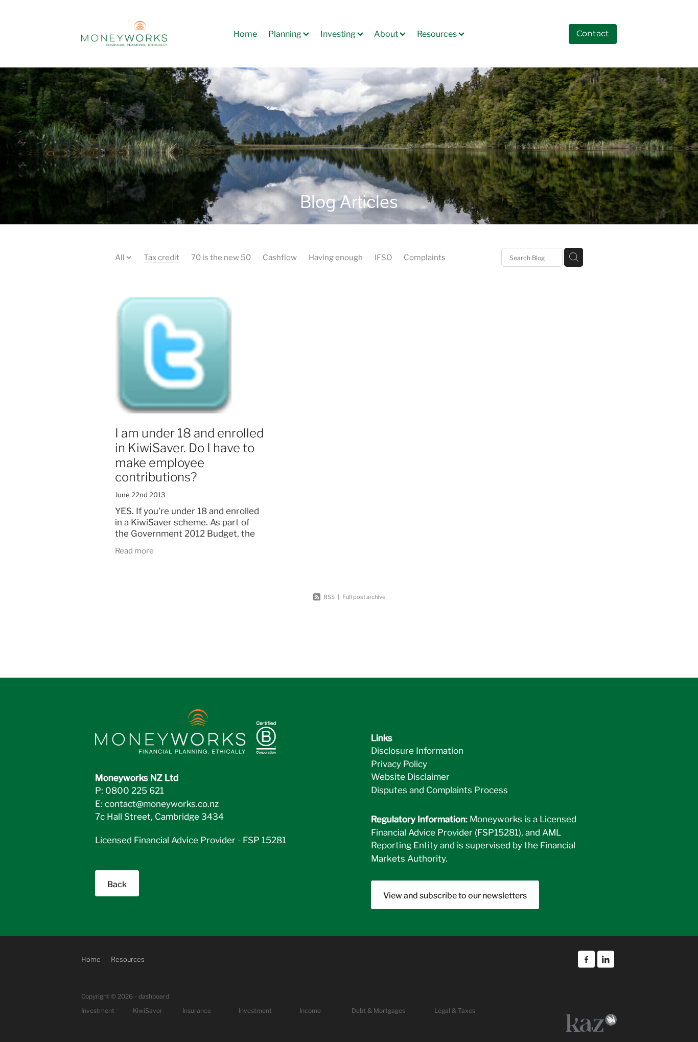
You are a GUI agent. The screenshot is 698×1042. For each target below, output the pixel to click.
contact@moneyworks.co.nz (162, 803)
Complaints (425, 256)
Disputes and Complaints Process (439, 789)
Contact (592, 33)
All (120, 256)
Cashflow (280, 256)
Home (245, 32)
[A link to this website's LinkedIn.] (605, 959)
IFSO (383, 256)
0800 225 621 (134, 789)
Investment (255, 1010)
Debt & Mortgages (378, 1010)
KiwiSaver (147, 1010)
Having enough (336, 256)
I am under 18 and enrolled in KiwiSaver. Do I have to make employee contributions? (189, 454)
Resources (437, 32)
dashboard (153, 995)
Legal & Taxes (454, 1010)
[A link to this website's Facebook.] (586, 959)
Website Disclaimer (410, 776)
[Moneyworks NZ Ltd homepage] (135, 34)
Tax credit (161, 256)
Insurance (196, 1010)
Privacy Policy (399, 763)
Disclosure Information (417, 750)
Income (310, 1010)
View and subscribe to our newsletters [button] (455, 894)
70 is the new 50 (221, 256)
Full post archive (363, 596)
